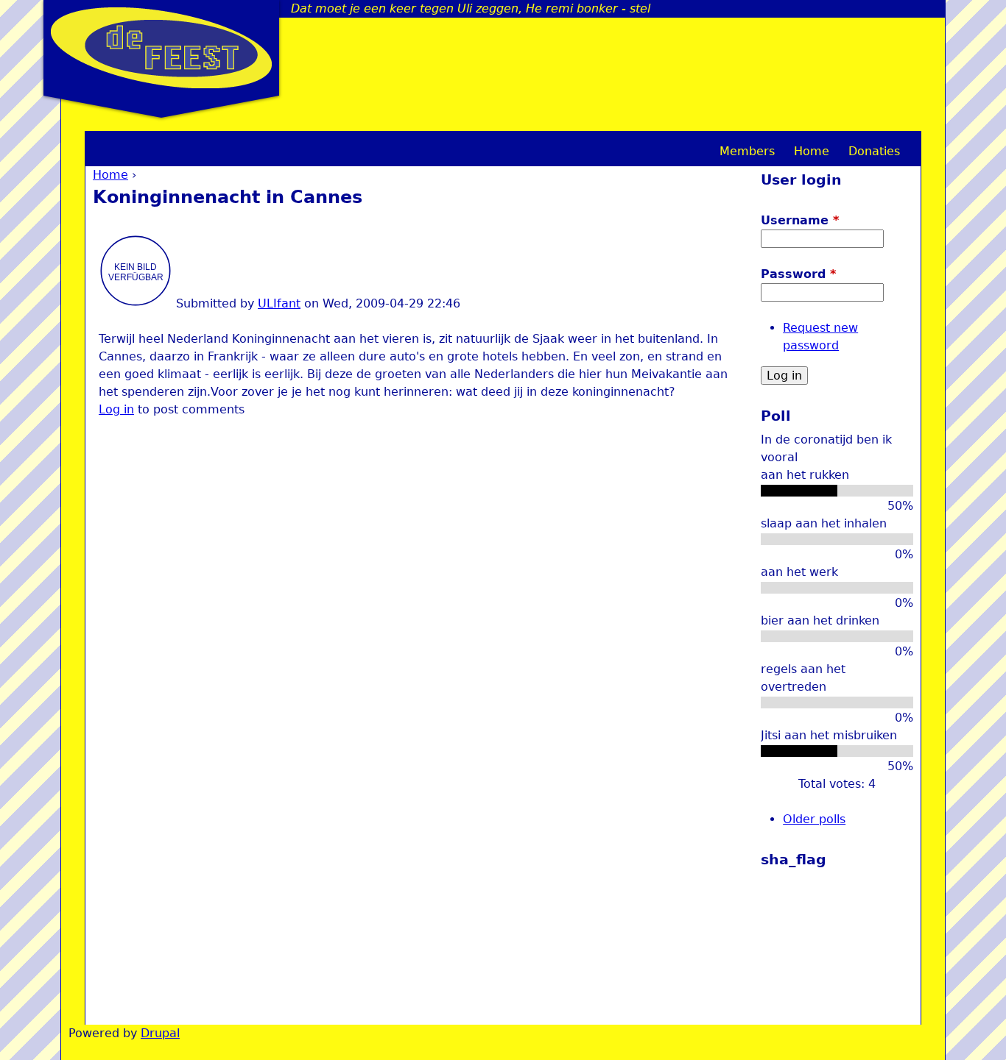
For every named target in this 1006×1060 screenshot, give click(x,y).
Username (800, 220)
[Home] (161, 48)
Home (110, 175)
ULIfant (279, 303)
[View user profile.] (135, 303)
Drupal (160, 1033)
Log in (116, 409)
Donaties (874, 151)
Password (798, 274)
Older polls (814, 819)
